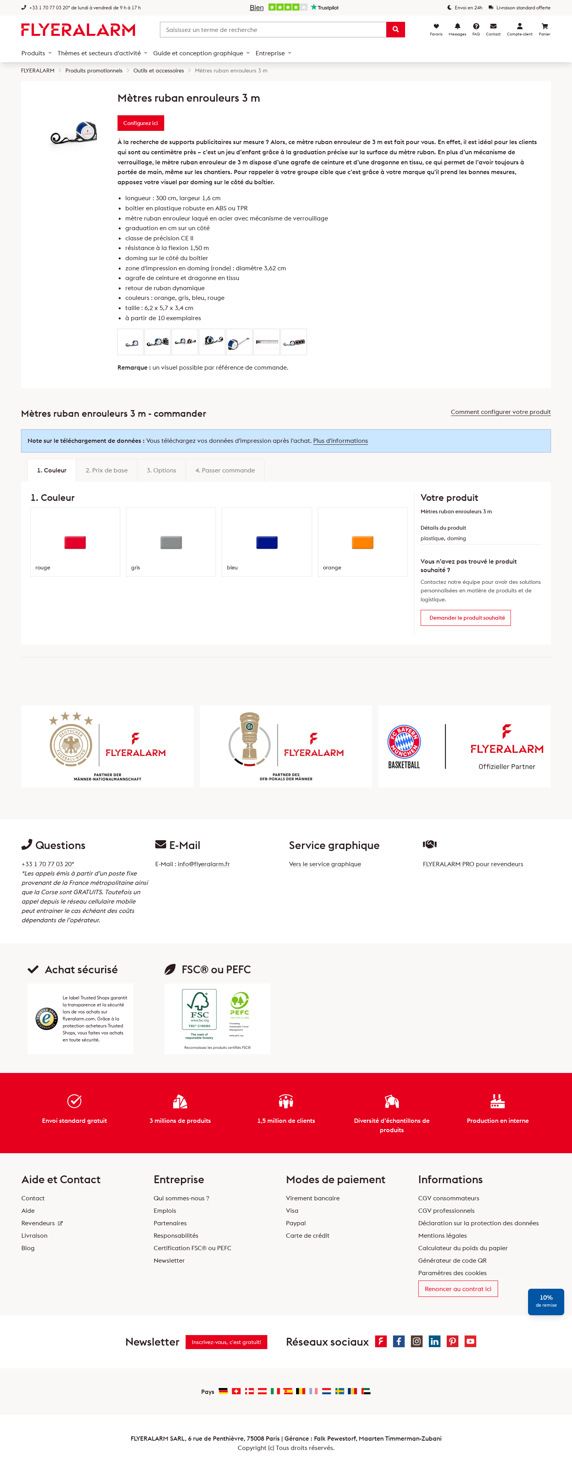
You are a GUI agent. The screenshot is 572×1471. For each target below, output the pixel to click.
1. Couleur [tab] (52, 470)
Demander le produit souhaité (467, 617)
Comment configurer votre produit (501, 412)
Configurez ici (140, 123)
